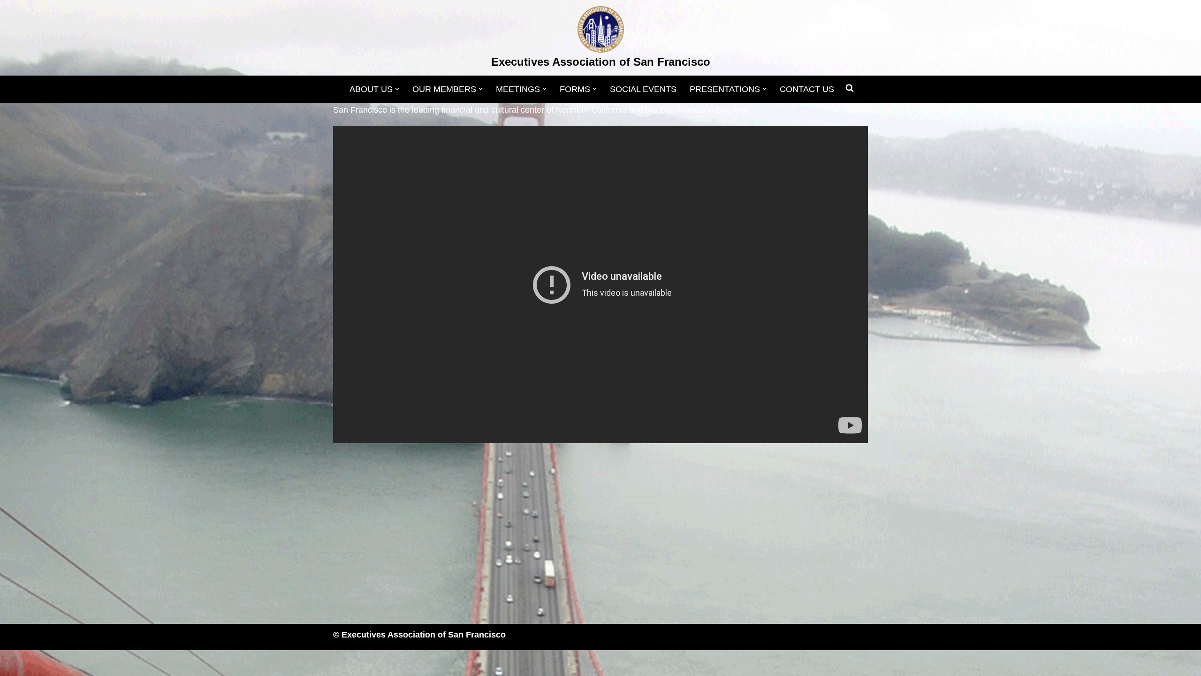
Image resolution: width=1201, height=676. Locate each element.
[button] (397, 89)
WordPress (427, 663)
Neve (343, 663)
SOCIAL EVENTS (643, 89)
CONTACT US (807, 89)
